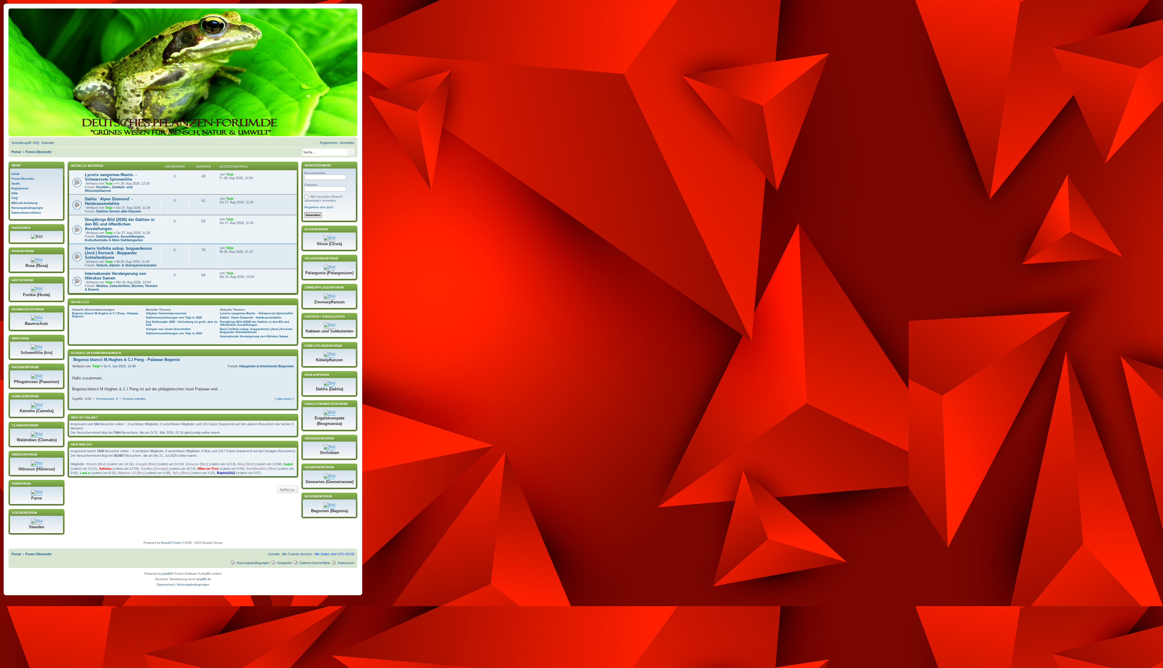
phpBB (167, 573)
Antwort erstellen (134, 398)
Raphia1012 (226, 473)
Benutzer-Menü (317, 165)
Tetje (109, 183)
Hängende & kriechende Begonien (266, 366)
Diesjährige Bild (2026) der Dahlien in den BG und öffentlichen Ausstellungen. (119, 224)
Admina (105, 468)
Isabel (288, 464)
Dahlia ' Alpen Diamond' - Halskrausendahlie (108, 201)
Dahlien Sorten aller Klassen (118, 211)
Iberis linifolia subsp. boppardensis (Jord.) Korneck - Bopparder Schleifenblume (118, 253)
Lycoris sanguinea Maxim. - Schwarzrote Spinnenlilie (111, 177)
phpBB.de (204, 579)
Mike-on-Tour (208, 468)
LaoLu (85, 473)
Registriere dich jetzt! (318, 207)
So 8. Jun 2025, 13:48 (120, 366)
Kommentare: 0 (107, 398)
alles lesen (284, 398)
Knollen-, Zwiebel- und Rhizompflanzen (109, 188)
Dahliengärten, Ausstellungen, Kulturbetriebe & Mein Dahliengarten (115, 238)
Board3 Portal (171, 542)
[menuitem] (36, 142)
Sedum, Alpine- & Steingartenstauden (126, 265)
